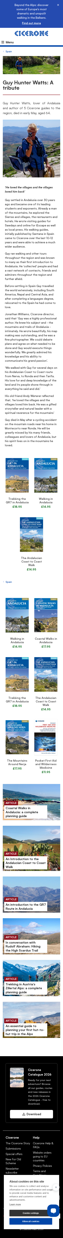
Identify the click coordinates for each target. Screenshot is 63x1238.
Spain (9, 51)
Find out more (31, 23)
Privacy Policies (42, 1166)
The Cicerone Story (18, 1143)
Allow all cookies (30, 1221)
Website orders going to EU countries (42, 1156)
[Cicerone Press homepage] (31, 33)
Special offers (14, 1154)
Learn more (15, 1204)
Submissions (13, 1148)
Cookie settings (31, 1213)
